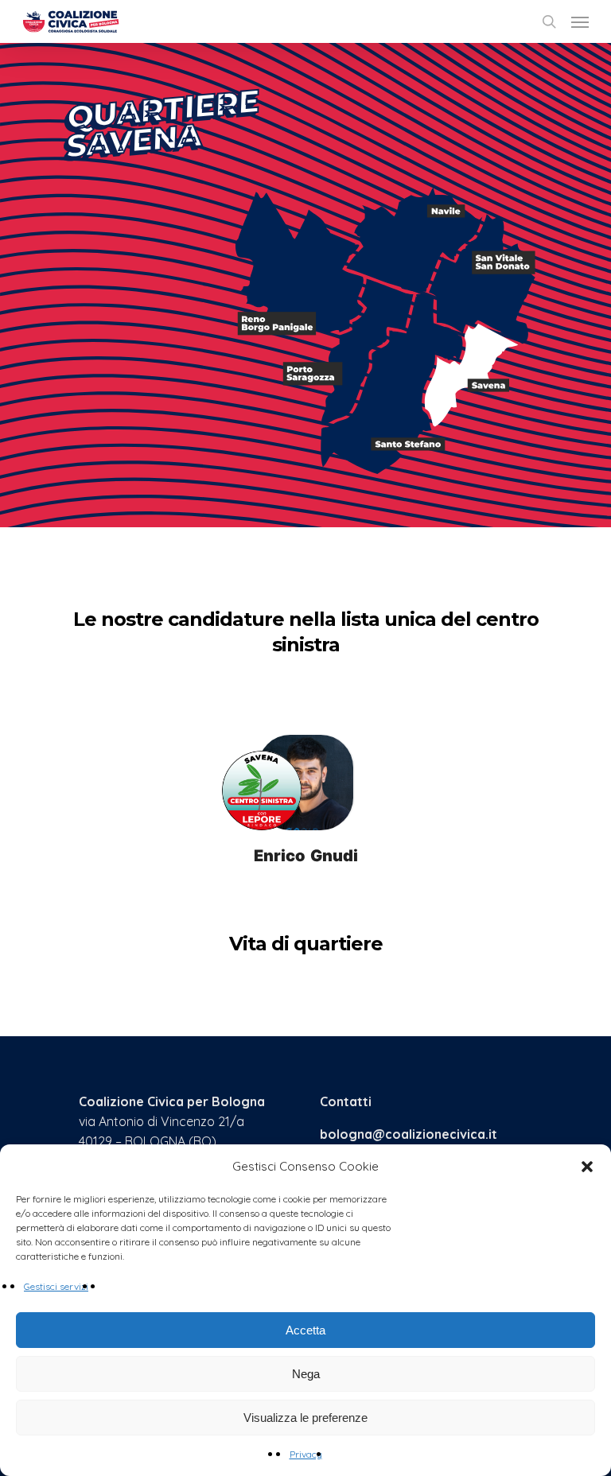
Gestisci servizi (56, 1286)
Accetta (305, 1330)
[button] (587, 1167)
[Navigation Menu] (580, 21)
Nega (306, 1374)
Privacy (306, 1454)
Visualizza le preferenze (305, 1417)
